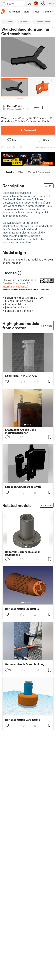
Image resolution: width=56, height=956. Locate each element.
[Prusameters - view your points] (36, 3)
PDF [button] (50, 185)
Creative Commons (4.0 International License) (25, 286)
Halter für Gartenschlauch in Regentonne (22, 553)
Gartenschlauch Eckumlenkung (24, 664)
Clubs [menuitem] (36, 11)
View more (46, 325)
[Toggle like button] (7, 381)
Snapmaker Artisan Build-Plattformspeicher (21, 431)
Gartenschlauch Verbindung (22, 719)
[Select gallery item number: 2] (28, 424)
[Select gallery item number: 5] (32, 602)
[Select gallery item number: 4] (30, 602)
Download (29, 130)
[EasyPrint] (30, 3)
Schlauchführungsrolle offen (23, 486)
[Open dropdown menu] (53, 29)
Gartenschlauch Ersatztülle (22, 608)
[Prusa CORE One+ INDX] (28, 159)
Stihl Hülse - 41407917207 (21, 375)
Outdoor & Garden (42, 21)
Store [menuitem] (26, 11)
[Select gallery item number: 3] (30, 424)
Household (24, 21)
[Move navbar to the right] (53, 11)
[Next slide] (52, 87)
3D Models (9, 21)
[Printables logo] (3, 11)
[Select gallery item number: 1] (25, 424)
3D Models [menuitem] (14, 11)
